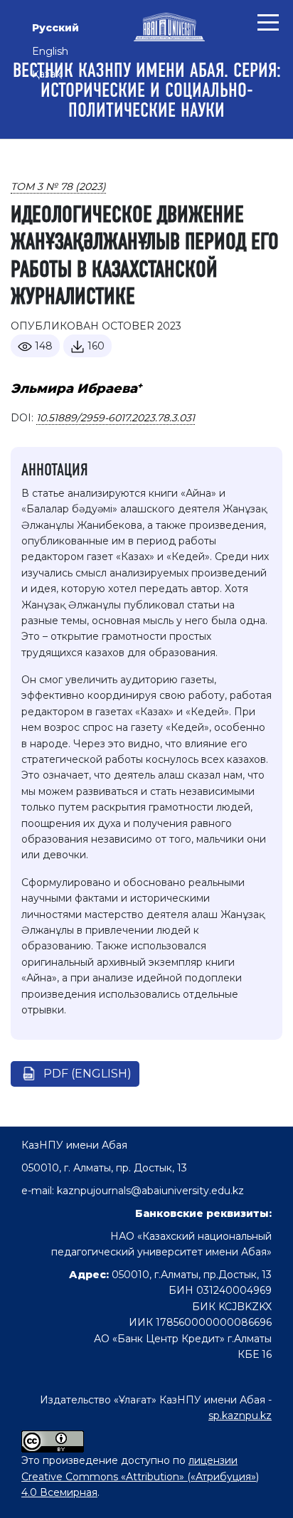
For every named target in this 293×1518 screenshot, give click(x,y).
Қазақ (46, 74)
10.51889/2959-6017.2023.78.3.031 (115, 417)
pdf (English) (87, 1073)
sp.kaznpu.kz (240, 1415)
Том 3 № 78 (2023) (58, 186)
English (50, 51)
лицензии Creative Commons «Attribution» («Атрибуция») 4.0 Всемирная (140, 1476)
